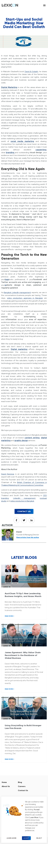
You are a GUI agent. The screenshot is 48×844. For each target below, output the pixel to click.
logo (7, 279)
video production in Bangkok (22, 501)
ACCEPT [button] (26, 838)
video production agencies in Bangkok (25, 298)
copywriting (41, 149)
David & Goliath (31, 71)
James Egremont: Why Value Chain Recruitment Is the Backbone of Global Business (23, 655)
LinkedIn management (24, 498)
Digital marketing (19, 349)
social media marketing (22, 141)
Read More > (9, 616)
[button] (44, 5)
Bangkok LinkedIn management (17, 292)
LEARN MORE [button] (11, 838)
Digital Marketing (9, 87)
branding (10, 152)
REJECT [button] (39, 838)
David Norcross (7, 474)
